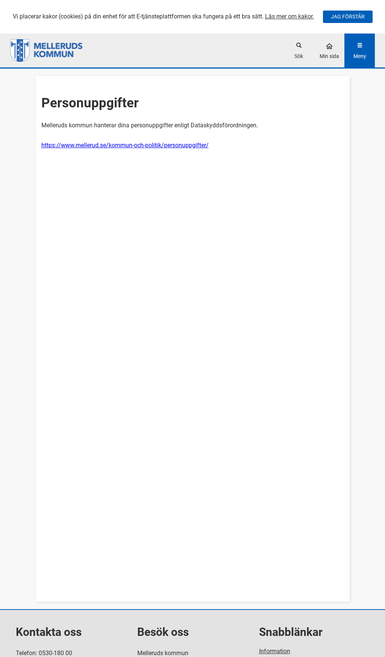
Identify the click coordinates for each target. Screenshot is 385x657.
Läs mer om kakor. (289, 16)
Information (274, 651)
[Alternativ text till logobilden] (56, 50)
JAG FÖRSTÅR (348, 17)
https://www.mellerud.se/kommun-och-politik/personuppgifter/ (125, 145)
